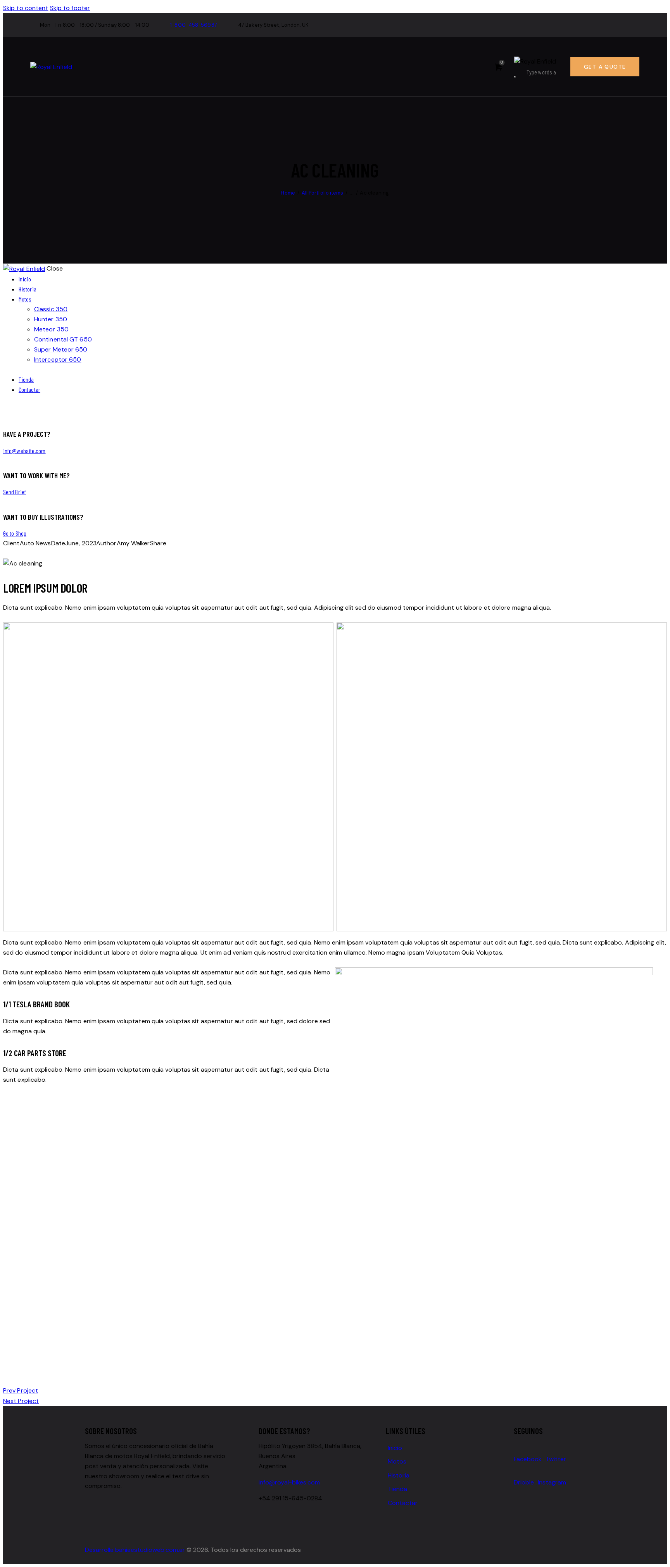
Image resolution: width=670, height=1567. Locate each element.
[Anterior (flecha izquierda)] (13, 783)
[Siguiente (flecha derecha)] (656, 783)
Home (288, 193)
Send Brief (14, 491)
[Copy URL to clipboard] (42, 553)
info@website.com (24, 450)
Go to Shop (14, 533)
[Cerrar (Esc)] (661, 8)
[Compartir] (644, 8)
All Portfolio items (323, 193)
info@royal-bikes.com (289, 1482)
